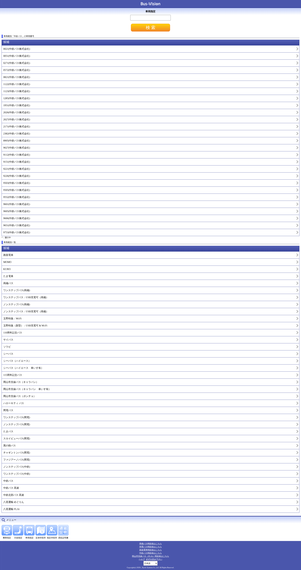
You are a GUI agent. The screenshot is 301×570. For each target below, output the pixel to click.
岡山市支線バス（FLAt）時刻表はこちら (150, 556)
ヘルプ (142, 559)
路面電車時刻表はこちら (150, 550)
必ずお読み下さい (154, 559)
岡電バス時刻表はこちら (150, 547)
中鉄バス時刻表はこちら (150, 553)
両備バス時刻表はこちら (150, 543)
